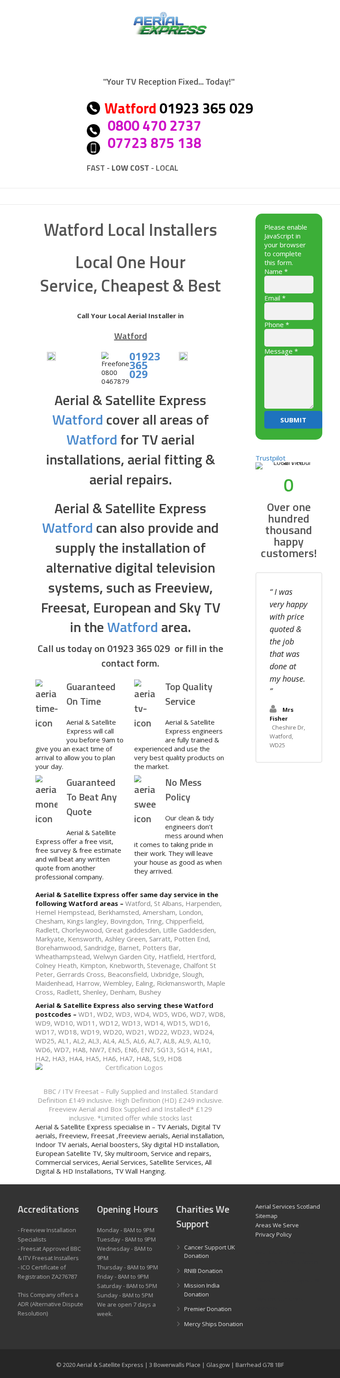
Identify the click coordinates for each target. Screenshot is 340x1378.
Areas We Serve (277, 1225)
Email (275, 297)
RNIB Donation (203, 1271)
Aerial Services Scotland (287, 1206)
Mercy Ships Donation (213, 1324)
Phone (276, 324)
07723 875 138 (154, 142)
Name (276, 271)
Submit (293, 419)
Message (281, 351)
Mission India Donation (202, 1289)
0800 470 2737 (154, 125)
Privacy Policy (273, 1234)
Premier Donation (208, 1309)
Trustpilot (270, 457)
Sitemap (266, 1216)
